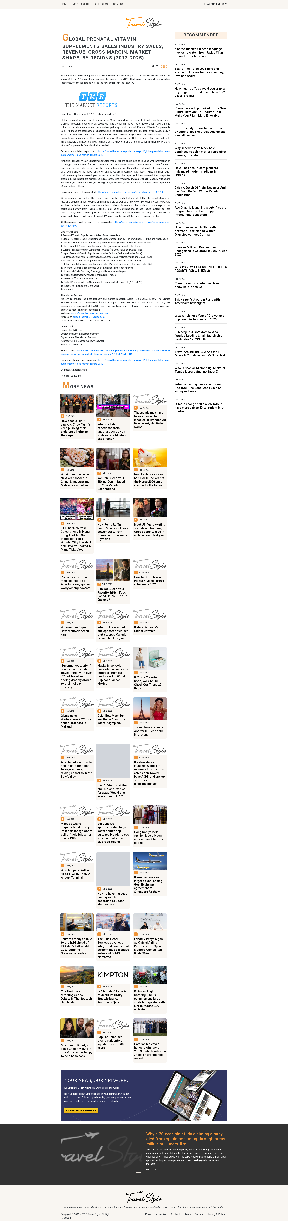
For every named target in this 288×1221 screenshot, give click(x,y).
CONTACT (119, 4)
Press (148, 1214)
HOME (64, 4)
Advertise (161, 1214)
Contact (175, 1214)
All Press (101, 4)
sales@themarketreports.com (89, 317)
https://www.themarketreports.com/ (90, 313)
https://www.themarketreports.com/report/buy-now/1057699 (130, 192)
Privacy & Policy (216, 1214)
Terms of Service (194, 1214)
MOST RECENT (81, 4)
